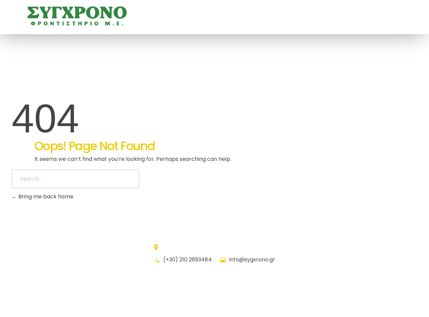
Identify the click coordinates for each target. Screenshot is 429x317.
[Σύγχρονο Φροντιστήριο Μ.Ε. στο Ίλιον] (77, 15)
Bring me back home (45, 196)
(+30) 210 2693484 (187, 259)
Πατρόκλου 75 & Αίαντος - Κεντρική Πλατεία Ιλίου (218, 247)
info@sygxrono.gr (251, 259)
